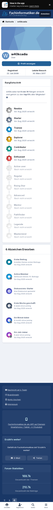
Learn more (5, 4)
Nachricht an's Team (17, 390)
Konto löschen (14, 399)
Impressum (13, 404)
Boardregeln (13, 395)
